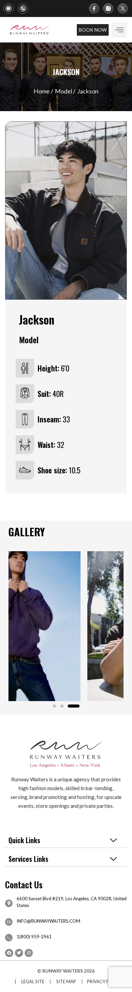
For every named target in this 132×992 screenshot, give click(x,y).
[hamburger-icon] (119, 30)
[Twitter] (19, 953)
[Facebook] (9, 953)
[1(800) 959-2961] (25, 8)
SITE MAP (66, 981)
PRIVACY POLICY (104, 981)
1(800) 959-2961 (34, 936)
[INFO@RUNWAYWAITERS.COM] (9, 922)
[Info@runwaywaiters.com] (10, 8)
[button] (54, 706)
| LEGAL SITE (27, 981)
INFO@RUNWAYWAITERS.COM (48, 921)
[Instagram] (29, 953)
